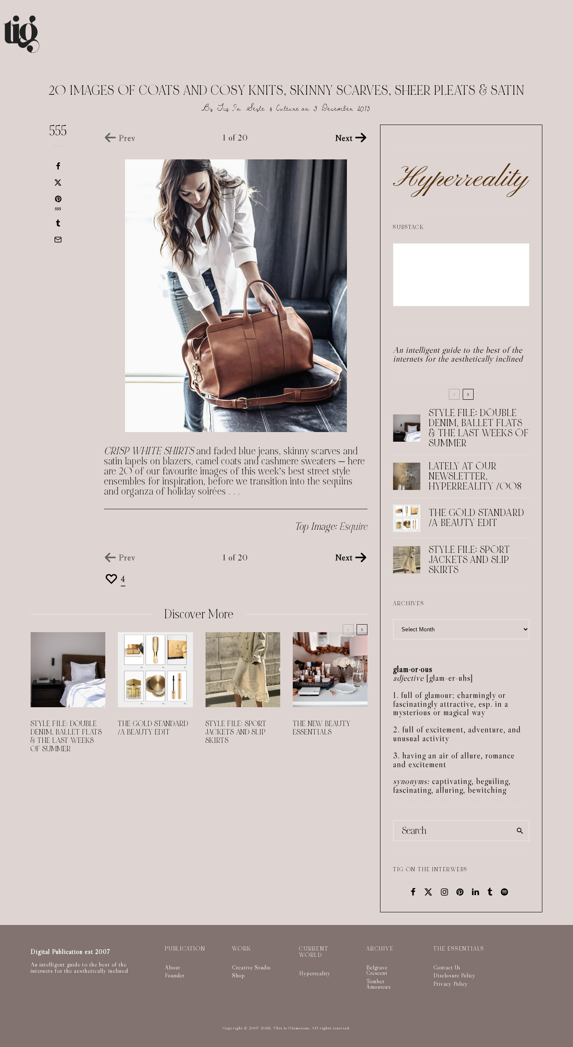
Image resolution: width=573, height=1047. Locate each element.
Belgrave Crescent (377, 970)
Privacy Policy (450, 983)
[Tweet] (58, 182)
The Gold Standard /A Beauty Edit (153, 728)
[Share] (58, 166)
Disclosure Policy (454, 975)
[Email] (58, 239)
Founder (175, 975)
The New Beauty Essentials (322, 728)
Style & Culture (273, 108)
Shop (238, 975)
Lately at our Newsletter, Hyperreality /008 (475, 476)
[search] (520, 830)
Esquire (353, 526)
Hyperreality (315, 973)
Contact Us (447, 967)
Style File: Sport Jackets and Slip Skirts (236, 732)
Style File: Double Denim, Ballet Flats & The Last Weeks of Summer (66, 736)
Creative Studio (251, 967)
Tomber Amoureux (378, 984)
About (172, 967)
